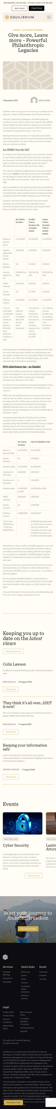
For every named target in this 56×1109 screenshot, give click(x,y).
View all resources (13, 651)
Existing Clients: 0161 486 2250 (40, 3)
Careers (24, 982)
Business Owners (24, 996)
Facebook (43, 972)
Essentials (7, 982)
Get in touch (19, 8)
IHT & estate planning (32, 30)
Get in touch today (28, 929)
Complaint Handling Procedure (24, 1021)
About (23, 979)
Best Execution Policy (26, 1013)
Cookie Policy (8, 1012)
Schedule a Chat (13, 1102)
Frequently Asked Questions (25, 989)
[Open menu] (49, 17)
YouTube (42, 979)
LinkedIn (42, 975)
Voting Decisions (27, 1028)
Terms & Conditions (7, 1020)
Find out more (34, 876)
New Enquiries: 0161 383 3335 (15, 3)
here (38, 131)
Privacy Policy (8, 1015)
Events (24, 975)
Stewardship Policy (8, 1027)
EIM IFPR (23, 1031)
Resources (25, 972)
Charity (17, 30)
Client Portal (37, 8)
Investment (7, 978)
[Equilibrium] (19, 17)
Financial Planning (6, 973)
